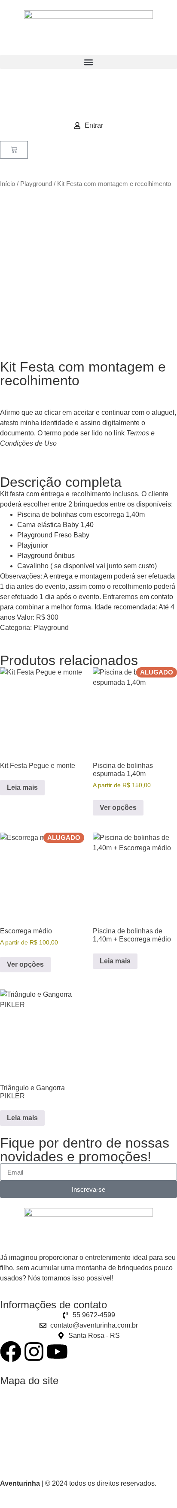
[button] (88, 62)
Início (7, 183)
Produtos (13, 1407)
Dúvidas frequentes (29, 1440)
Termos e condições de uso (41, 1456)
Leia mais (22, 787)
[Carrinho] (14, 150)
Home (9, 1390)
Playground (36, 183)
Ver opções (118, 807)
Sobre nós (15, 1423)
